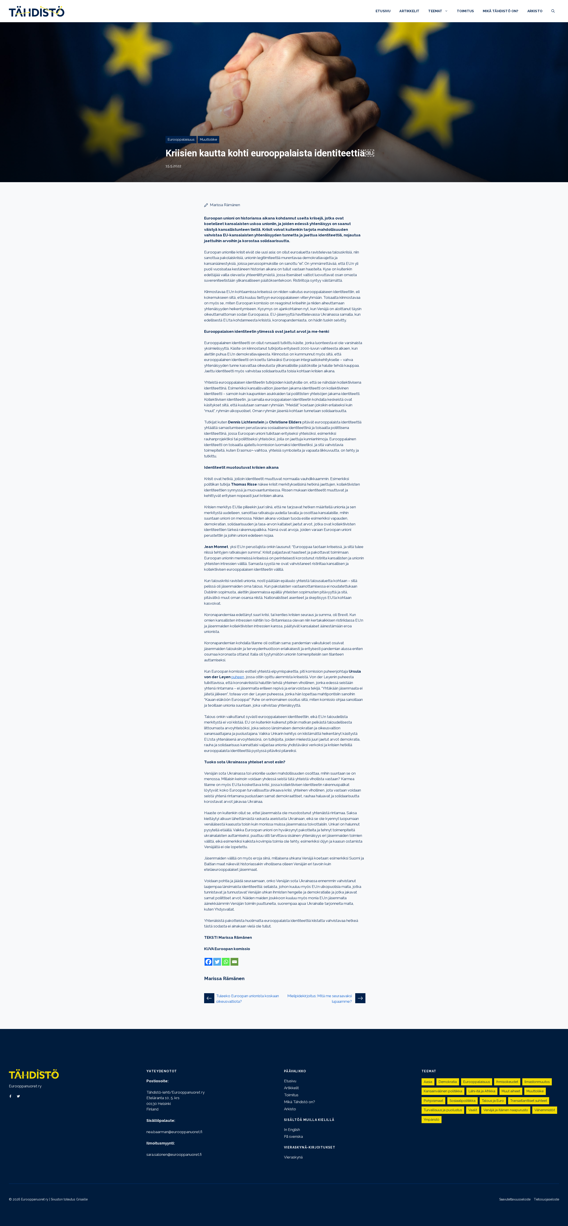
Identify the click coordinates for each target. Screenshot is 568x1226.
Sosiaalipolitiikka (462, 1101)
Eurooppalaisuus (181, 140)
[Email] (234, 962)
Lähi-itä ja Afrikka (482, 1091)
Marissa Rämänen (225, 205)
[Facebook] (208, 962)
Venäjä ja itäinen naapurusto (505, 1110)
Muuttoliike (208, 140)
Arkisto (534, 11)
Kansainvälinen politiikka (443, 1091)
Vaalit (472, 1110)
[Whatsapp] (226, 962)
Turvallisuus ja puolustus (443, 1110)
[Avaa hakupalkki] (553, 11)
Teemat (435, 11)
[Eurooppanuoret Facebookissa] (10, 1096)
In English (292, 1129)
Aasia (428, 1082)
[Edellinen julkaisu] (209, 998)
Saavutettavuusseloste (515, 1199)
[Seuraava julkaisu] (360, 998)
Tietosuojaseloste (546, 1199)
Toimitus (465, 11)
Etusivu (383, 11)
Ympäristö (431, 1120)
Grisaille (82, 1199)
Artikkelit (409, 11)
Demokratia (448, 1082)
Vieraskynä (293, 1157)
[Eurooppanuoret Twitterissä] (18, 1096)
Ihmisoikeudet (507, 1082)
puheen (237, 677)
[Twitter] (217, 962)
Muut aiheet (511, 1091)
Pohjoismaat (433, 1101)
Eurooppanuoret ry (25, 1086)
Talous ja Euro (493, 1101)
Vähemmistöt (544, 1110)
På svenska (293, 1136)
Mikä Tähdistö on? (500, 11)
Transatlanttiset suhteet (528, 1101)
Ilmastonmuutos (537, 1082)
